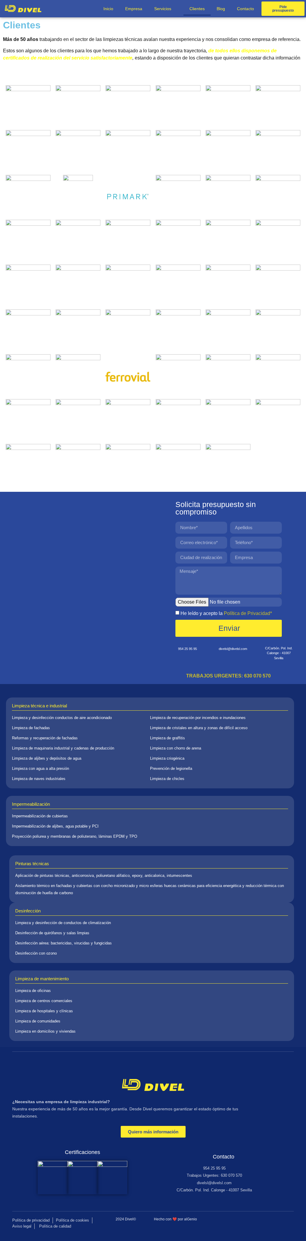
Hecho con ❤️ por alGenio (175, 1219)
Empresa (133, 8)
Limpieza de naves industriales (38, 778)
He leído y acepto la (226, 613)
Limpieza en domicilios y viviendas (45, 1031)
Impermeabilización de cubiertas (40, 816)
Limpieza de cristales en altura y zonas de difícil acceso (198, 728)
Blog (221, 8)
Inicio (108, 8)
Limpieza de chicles (167, 778)
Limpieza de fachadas (31, 728)
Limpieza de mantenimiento (42, 978)
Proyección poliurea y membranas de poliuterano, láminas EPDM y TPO (74, 836)
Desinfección (28, 910)
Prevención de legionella (171, 768)
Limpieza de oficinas (33, 990)
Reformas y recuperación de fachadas (45, 738)
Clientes (197, 8)
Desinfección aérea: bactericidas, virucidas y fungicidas (63, 943)
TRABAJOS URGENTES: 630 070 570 (228, 675)
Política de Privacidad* (248, 613)
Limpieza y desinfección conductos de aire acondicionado (62, 717)
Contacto (245, 8)
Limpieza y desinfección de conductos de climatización (63, 923)
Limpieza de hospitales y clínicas (44, 1011)
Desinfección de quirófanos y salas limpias (52, 933)
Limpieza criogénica (167, 758)
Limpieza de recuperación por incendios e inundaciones (198, 717)
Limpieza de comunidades (37, 1021)
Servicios (162, 8)
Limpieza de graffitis (167, 738)
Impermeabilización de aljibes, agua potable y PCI (55, 826)
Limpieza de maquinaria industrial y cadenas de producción (63, 748)
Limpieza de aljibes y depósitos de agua (46, 758)
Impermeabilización (31, 804)
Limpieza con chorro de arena (175, 748)
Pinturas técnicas (32, 863)
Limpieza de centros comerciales (43, 1001)
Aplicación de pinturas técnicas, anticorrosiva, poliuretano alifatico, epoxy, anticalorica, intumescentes (103, 875)
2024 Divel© (126, 1219)
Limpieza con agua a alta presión (40, 768)
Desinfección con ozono (36, 953)
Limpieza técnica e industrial (39, 705)
